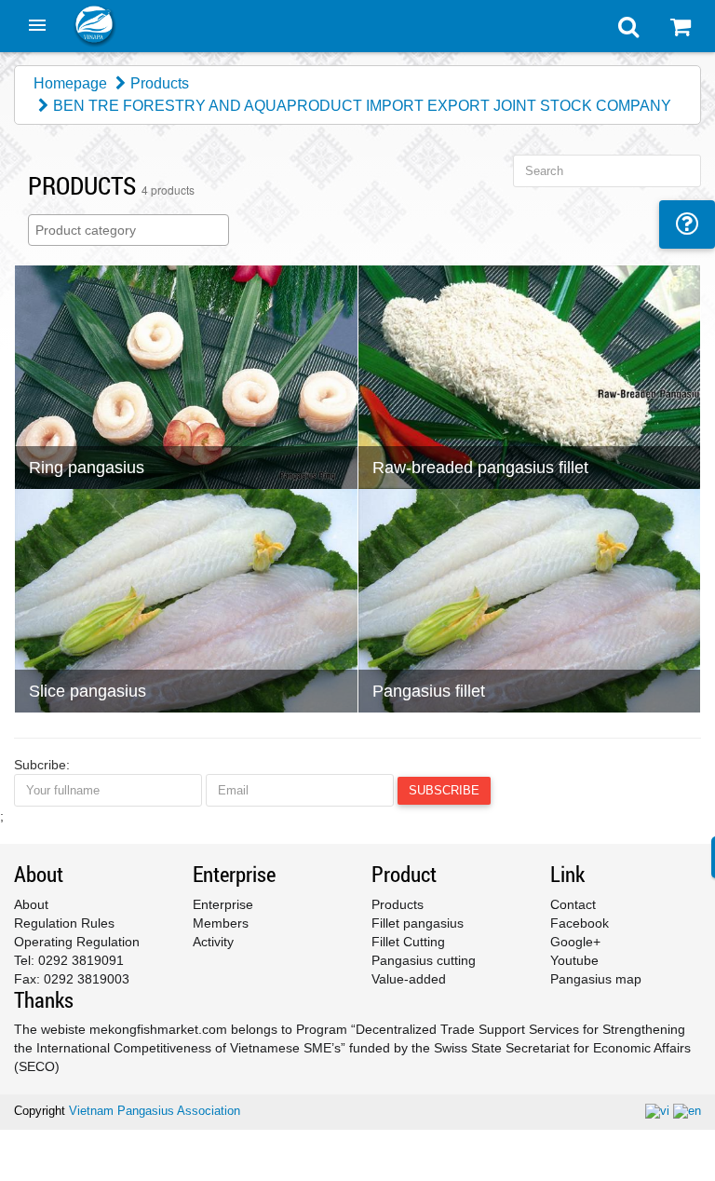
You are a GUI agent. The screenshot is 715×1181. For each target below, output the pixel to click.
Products (159, 83)
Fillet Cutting (408, 941)
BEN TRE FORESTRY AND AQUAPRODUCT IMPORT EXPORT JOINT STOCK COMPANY (362, 106)
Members (221, 923)
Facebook (579, 923)
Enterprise (223, 904)
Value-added (408, 978)
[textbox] (133, 230)
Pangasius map (595, 978)
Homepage (70, 83)
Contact (573, 904)
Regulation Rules (64, 923)
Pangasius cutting (423, 960)
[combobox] (128, 230)
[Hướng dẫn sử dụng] (687, 224)
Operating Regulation (77, 941)
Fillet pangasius (417, 923)
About (31, 904)
